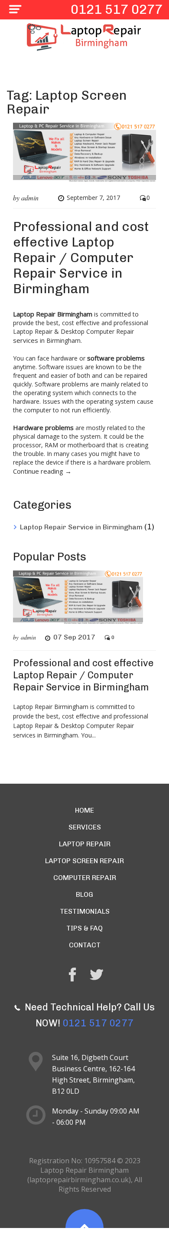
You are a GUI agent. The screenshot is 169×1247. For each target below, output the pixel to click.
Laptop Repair (84, 844)
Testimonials (85, 911)
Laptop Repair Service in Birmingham (81, 527)
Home (84, 810)
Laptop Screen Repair (84, 861)
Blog (84, 894)
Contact (85, 945)
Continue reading (42, 471)
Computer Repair (84, 878)
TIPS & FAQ (84, 928)
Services (84, 827)
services (26, 340)
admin (30, 197)
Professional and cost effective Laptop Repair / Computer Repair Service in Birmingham (81, 258)
